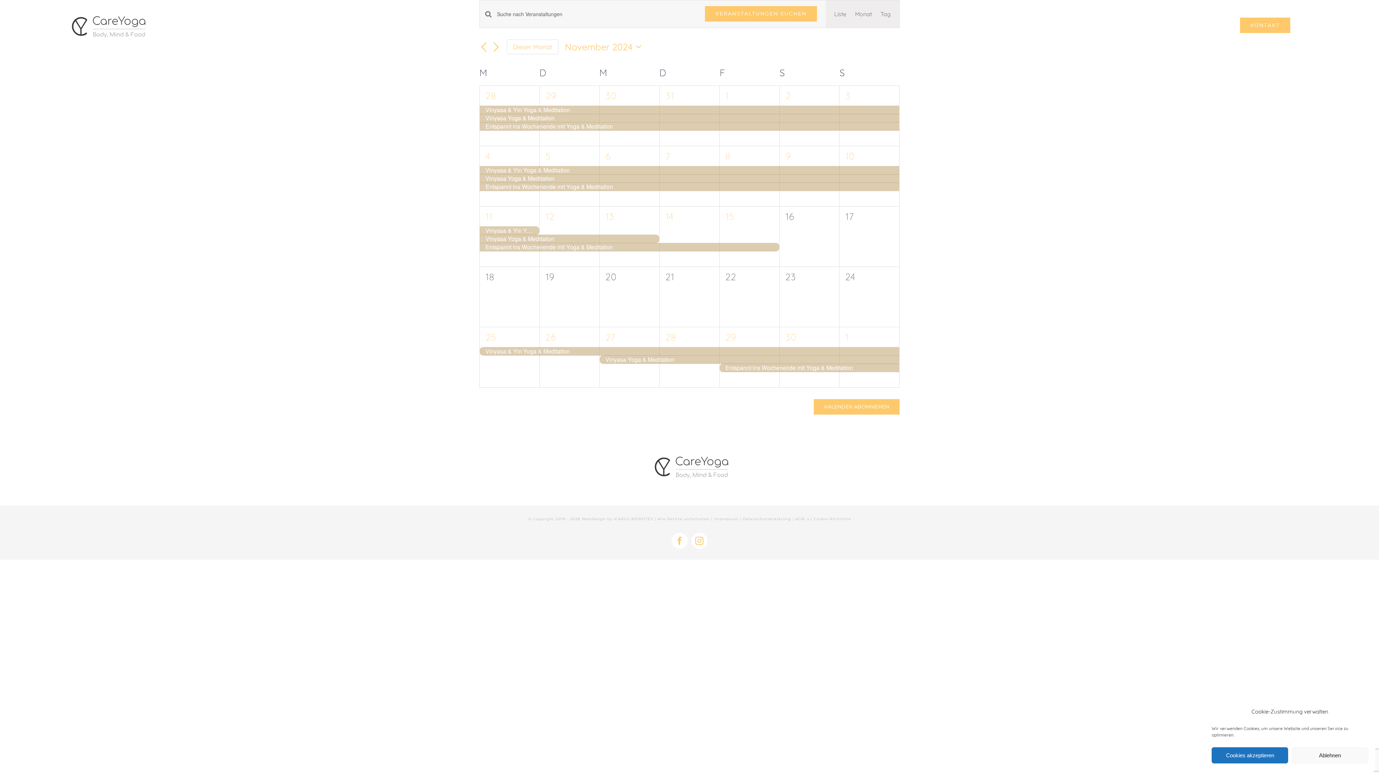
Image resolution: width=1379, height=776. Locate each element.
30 (611, 96)
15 (729, 216)
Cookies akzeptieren (1250, 755)
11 (489, 216)
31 (669, 96)
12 (549, 216)
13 (609, 216)
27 (610, 337)
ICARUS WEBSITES (633, 519)
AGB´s (802, 519)
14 (669, 216)
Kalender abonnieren (856, 407)
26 (550, 337)
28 (491, 96)
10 (850, 156)
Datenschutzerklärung (767, 519)
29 (550, 96)
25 (491, 337)
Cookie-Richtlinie (832, 519)
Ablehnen (1330, 755)
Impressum (726, 519)
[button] (1302, 25)
